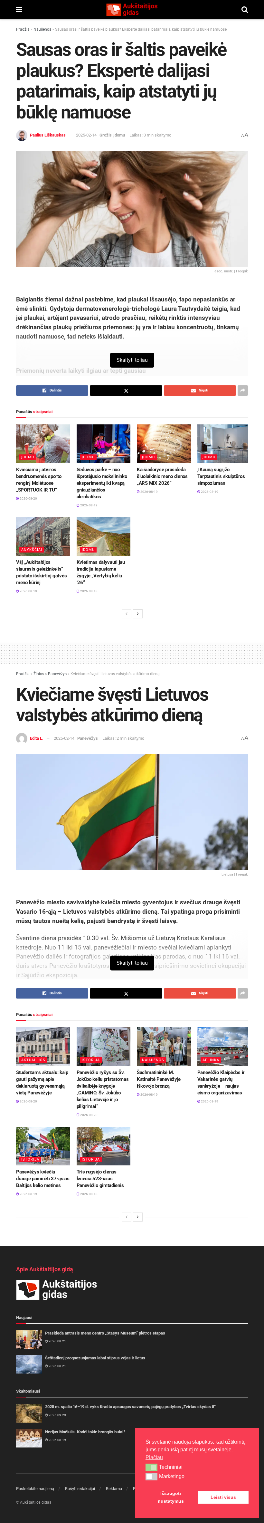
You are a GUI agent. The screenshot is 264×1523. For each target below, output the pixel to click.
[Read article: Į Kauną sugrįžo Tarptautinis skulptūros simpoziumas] (224, 443)
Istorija (91, 1060)
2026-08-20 (28, 498)
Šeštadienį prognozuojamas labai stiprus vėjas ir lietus (95, 1357)
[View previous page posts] (126, 613)
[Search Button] (244, 9)
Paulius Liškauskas (48, 135)
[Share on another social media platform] (243, 390)
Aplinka (211, 1060)
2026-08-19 (89, 505)
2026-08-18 (89, 591)
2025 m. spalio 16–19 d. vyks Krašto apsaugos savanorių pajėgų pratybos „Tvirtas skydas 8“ (130, 1406)
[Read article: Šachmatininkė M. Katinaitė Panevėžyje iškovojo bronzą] (164, 1046)
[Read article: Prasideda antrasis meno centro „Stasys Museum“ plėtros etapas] (29, 1339)
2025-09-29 (57, 1415)
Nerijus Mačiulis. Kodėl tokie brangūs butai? (85, 1431)
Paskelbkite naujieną (35, 1488)
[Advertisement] (132, 652)
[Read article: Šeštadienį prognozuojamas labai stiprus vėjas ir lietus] (29, 1364)
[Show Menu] (19, 9)
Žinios (38, 674)
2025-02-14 (86, 135)
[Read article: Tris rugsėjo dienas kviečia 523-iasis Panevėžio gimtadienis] (104, 1146)
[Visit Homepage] (131, 9)
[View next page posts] (138, 613)
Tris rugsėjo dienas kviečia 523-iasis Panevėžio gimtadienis (100, 1178)
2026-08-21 (57, 1341)
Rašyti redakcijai (80, 1488)
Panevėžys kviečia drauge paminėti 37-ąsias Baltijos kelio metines (43, 1178)
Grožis (105, 135)
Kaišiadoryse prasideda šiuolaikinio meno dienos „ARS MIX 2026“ (162, 476)
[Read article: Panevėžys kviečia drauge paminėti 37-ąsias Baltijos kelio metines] (43, 1146)
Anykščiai (31, 550)
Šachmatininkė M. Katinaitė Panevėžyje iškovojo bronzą (159, 1079)
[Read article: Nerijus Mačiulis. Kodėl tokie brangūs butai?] (29, 1438)
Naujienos (42, 29)
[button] (151, 1467)
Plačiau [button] (154, 1457)
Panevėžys (57, 674)
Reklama (114, 1488)
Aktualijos (33, 1060)
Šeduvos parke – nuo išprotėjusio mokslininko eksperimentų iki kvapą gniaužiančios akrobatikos (102, 483)
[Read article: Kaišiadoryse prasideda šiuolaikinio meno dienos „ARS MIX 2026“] (164, 443)
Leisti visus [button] (223, 1497)
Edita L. (36, 738)
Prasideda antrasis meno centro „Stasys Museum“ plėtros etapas (105, 1333)
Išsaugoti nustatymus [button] (171, 1497)
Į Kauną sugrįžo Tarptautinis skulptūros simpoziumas (221, 476)
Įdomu (119, 135)
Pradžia (23, 29)
